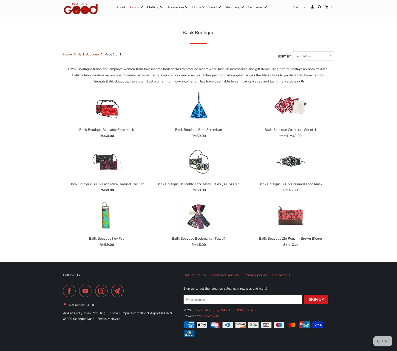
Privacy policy (255, 275)
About (120, 7)
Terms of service (225, 275)
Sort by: (285, 56)
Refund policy (195, 275)
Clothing (153, 7)
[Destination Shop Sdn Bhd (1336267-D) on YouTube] (86, 291)
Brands (134, 7)
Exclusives (256, 7)
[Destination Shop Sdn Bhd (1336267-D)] (86, 8)
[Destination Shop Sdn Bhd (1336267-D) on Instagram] (102, 291)
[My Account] (313, 7)
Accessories (176, 7)
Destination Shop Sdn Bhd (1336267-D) (224, 310)
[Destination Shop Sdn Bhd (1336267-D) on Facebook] (70, 291)
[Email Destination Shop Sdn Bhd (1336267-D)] (118, 291)
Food (213, 7)
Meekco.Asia (210, 316)
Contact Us (281, 275)
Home (197, 7)
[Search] (320, 7)
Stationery (233, 7)
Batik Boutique (88, 54)
